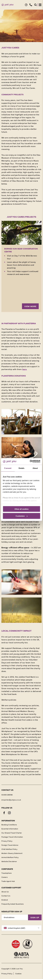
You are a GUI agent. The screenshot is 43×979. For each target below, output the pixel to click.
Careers (4, 877)
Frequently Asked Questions (12, 904)
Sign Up (34, 917)
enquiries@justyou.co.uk (11, 799)
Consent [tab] (7, 468)
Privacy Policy (6, 841)
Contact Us (5, 895)
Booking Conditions (9, 824)
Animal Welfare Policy (10, 857)
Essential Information (9, 828)
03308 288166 (7, 794)
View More (30, 306)
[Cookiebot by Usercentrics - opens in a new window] (30, 461)
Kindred (4, 900)
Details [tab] (21, 468)
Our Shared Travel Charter (11, 833)
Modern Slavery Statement (11, 853)
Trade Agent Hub (8, 881)
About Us (5, 891)
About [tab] (35, 468)
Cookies (18, 973)
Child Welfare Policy (9, 849)
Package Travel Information (12, 837)
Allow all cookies (21, 509)
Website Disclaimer (9, 861)
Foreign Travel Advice (9, 845)
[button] (26, 4)
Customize (20, 516)
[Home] (7, 5)
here (24, 369)
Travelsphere (6, 873)
